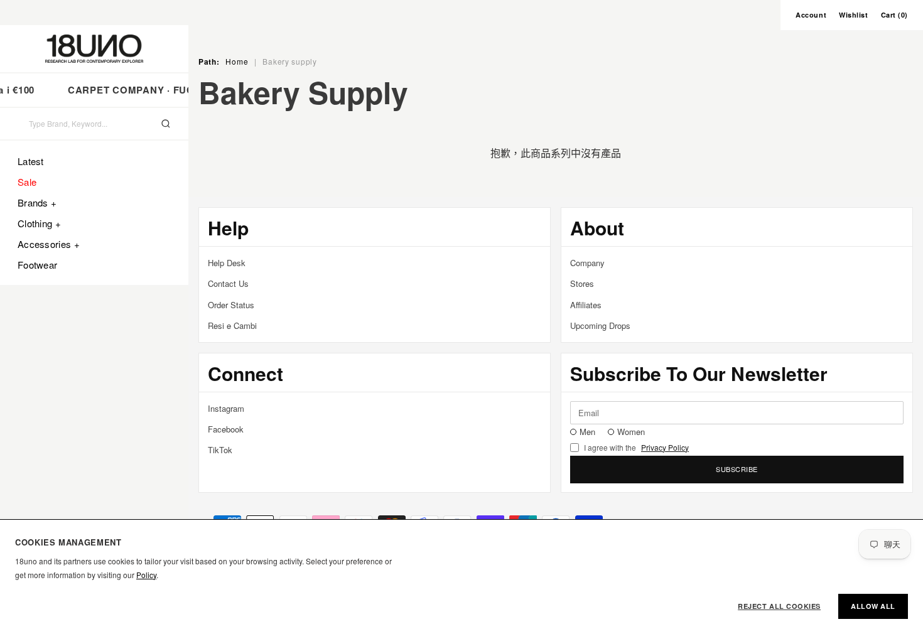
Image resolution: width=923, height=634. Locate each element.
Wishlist (853, 14)
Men (587, 432)
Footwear (37, 264)
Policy (146, 574)
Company (587, 263)
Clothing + (39, 223)
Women (631, 432)
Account (811, 14)
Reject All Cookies (779, 606)
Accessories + (49, 243)
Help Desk (227, 263)
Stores (582, 283)
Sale (27, 181)
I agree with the (636, 448)
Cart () (894, 14)
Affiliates (586, 305)
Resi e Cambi (232, 325)
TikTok (220, 450)
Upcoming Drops (600, 325)
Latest (31, 161)
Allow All (873, 606)
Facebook (226, 429)
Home (236, 61)
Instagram (226, 408)
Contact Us (228, 283)
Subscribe (737, 469)
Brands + (37, 202)
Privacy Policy (665, 448)
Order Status (231, 305)
